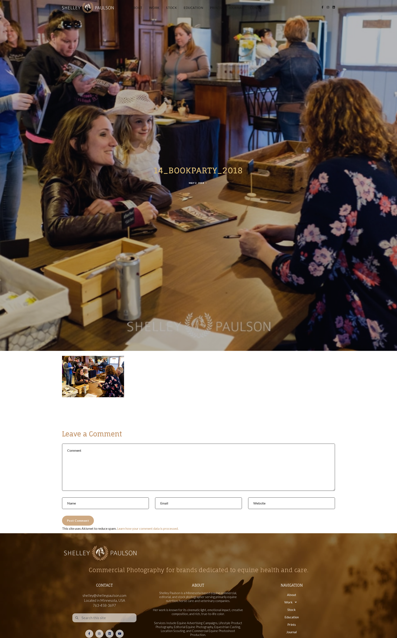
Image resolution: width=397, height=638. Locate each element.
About (136, 8)
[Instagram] (99, 634)
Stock (171, 8)
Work (154, 8)
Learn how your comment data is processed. (147, 528)
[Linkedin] (109, 634)
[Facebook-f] (89, 634)
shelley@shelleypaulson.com (104, 595)
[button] (291, 602)
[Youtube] (120, 634)
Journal (235, 8)
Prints (216, 8)
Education (193, 8)
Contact (258, 8)
